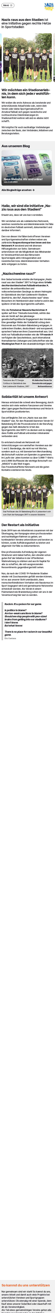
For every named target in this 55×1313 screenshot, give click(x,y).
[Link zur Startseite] (49, 7)
